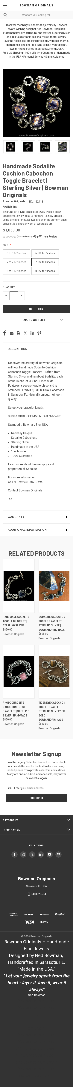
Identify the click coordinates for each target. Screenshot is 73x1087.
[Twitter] (25, 333)
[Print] (18, 333)
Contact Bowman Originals (25, 490)
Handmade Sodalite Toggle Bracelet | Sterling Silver (16, 621)
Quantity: (9, 287)
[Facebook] (5, 333)
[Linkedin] (32, 333)
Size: (6, 245)
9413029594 (38, 894)
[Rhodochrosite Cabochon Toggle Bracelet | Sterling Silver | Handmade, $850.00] (19, 671)
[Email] (11, 333)
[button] (46, 236)
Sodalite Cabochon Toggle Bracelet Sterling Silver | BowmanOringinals (52, 623)
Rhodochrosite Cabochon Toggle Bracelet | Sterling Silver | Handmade (16, 709)
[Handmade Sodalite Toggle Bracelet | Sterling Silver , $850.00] (19, 586)
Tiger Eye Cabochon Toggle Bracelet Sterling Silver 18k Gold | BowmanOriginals (52, 711)
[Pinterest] (39, 333)
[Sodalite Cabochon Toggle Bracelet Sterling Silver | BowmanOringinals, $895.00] (54, 586)
